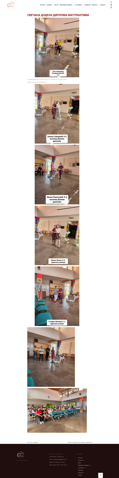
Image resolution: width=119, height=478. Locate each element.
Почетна (42, 5)
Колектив (87, 5)
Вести (56, 5)
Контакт (102, 5)
